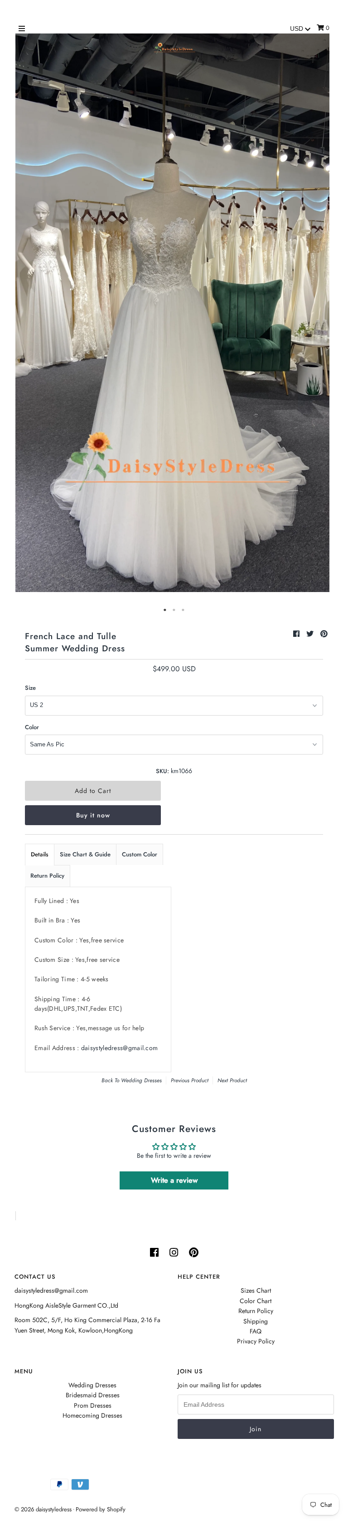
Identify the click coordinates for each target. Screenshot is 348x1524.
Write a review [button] (174, 1180)
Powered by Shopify (101, 1509)
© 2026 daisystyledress (43, 1509)
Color (32, 727)
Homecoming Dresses (92, 1415)
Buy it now (93, 815)
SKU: (162, 771)
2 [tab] (174, 610)
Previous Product (189, 1080)
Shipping (255, 1321)
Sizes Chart (256, 1290)
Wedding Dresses (141, 1080)
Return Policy (47, 875)
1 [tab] (164, 610)
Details (39, 854)
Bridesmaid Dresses (93, 1395)
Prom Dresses (92, 1405)
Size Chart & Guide (85, 854)
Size (30, 687)
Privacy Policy (256, 1341)
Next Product (232, 1080)
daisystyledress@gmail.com (119, 1047)
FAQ (255, 1331)
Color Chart (255, 1300)
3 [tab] (183, 610)
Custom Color (139, 854)
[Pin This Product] (324, 634)
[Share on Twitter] (311, 634)
